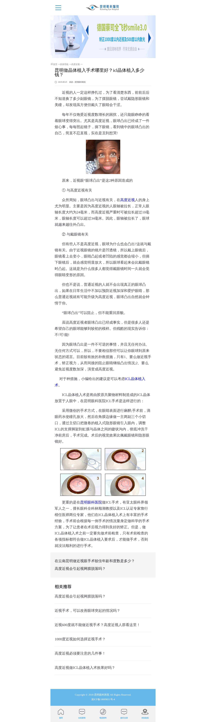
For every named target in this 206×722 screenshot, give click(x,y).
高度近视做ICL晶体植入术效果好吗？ (85, 668)
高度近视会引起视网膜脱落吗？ (80, 569)
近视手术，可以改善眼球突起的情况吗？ (87, 611)
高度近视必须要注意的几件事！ (80, 653)
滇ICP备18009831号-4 (103, 699)
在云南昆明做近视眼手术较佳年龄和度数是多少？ (95, 561)
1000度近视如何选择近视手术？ (80, 639)
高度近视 (75, 64)
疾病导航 (64, 64)
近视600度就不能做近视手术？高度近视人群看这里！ (97, 625)
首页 (55, 64)
